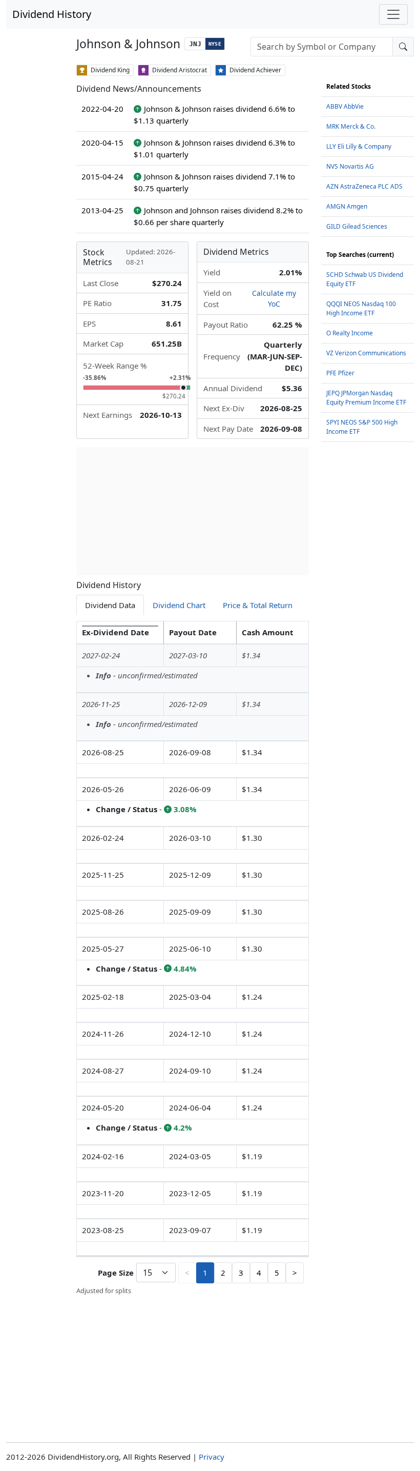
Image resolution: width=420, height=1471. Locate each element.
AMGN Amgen (346, 206)
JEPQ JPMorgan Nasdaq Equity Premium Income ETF (366, 398)
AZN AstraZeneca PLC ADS (364, 186)
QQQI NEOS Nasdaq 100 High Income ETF (361, 308)
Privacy (211, 1457)
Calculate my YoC (274, 298)
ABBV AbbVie (345, 106)
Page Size (116, 1272)
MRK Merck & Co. (350, 126)
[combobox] (321, 46)
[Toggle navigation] (393, 14)
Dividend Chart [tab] (179, 605)
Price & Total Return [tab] (257, 605)
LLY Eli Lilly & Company (358, 146)
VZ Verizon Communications (366, 353)
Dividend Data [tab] (110, 605)
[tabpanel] (192, 958)
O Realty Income (349, 333)
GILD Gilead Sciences (356, 226)
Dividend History (51, 14)
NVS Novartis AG (350, 166)
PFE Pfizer (340, 373)
